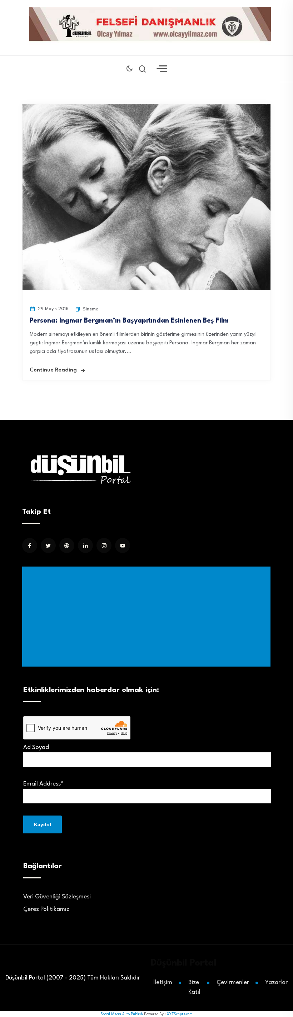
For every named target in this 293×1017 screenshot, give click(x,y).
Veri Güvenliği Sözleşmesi (57, 897)
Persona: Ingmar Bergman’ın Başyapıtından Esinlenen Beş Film (135, 321)
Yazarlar (276, 982)
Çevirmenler (233, 982)
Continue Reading (53, 370)
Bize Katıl (194, 987)
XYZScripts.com (180, 1014)
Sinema (91, 309)
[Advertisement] (148, 617)
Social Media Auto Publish (121, 1014)
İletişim (162, 982)
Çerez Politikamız (46, 909)
